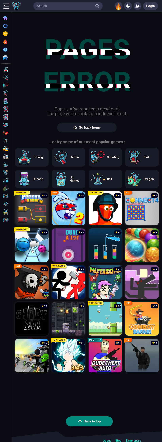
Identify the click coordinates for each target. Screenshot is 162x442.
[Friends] (137, 6)
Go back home (90, 127)
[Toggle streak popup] (118, 6)
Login (150, 6)
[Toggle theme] (128, 6)
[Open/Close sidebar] (6, 6)
